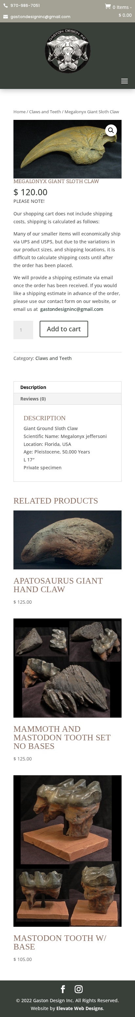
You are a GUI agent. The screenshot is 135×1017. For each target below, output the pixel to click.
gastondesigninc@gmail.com (71, 309)
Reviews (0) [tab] (33, 399)
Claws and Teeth (45, 112)
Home (19, 112)
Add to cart (64, 328)
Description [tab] (33, 387)
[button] (111, 130)
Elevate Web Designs (79, 1008)
